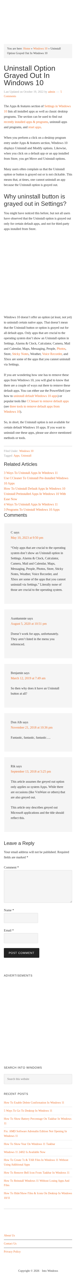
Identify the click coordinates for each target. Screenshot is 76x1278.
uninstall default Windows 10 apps (36, 396)
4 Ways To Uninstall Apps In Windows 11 (31, 504)
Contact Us (10, 1243)
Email (9, 930)
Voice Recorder (52, 354)
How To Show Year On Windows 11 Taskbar (29, 1144)
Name (9, 910)
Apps (16, 455)
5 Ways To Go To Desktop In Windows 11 (28, 1110)
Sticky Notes (20, 354)
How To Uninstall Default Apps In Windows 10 (34, 488)
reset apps (34, 127)
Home (26, 48)
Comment (11, 867)
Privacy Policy (12, 1251)
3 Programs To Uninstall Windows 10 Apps (32, 509)
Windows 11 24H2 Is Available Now (24, 1152)
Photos (61, 348)
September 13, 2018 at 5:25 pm (31, 771)
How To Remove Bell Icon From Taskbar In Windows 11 (37, 1172)
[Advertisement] (38, 275)
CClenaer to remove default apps (48, 401)
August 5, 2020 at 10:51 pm (29, 623)
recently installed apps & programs (26, 122)
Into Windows (38, 6)
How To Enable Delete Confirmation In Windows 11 (34, 1102)
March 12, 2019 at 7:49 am (28, 678)
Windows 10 (40, 48)
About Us (9, 1235)
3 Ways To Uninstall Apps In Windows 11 (31, 473)
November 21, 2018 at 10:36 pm (31, 727)
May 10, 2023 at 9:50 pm (27, 537)
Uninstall (26, 455)
